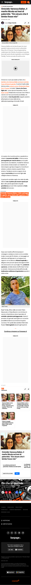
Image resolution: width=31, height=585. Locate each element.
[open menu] (1, 2)
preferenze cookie (5, 512)
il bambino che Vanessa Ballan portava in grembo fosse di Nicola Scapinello (15, 82)
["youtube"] (9, 492)
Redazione (25, 509)
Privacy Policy (18, 507)
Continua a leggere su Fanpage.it (15, 331)
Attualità (3, 385)
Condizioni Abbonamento (15, 509)
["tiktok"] (3, 492)
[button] (28, 23)
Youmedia (3, 507)
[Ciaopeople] (15, 581)
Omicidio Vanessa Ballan (8, 6)
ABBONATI (23, 2)
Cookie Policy (4, 509)
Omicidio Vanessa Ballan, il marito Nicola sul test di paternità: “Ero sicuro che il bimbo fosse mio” (13, 455)
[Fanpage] (15, 538)
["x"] (13, 492)
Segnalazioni (10, 507)
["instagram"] (6, 492)
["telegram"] (20, 492)
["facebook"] (16, 492)
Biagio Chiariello (12, 23)
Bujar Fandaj (4, 92)
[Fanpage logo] (9, 2)
